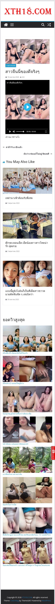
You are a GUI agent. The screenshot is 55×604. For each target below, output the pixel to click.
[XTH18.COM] (6, 25)
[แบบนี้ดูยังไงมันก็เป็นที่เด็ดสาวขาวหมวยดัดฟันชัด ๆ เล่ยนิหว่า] (27, 262)
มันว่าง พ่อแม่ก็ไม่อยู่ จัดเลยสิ (36, 153)
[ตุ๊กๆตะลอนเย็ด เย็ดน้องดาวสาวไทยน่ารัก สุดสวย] (27, 214)
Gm (23, 77)
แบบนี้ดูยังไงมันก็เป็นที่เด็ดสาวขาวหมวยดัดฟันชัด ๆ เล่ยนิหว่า (25, 292)
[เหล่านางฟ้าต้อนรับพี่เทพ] (27, 169)
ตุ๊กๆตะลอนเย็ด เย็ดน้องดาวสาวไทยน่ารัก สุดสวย (26, 244)
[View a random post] (49, 25)
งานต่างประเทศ (10, 65)
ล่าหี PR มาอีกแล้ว (14, 147)
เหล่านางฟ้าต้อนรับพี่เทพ (18, 198)
